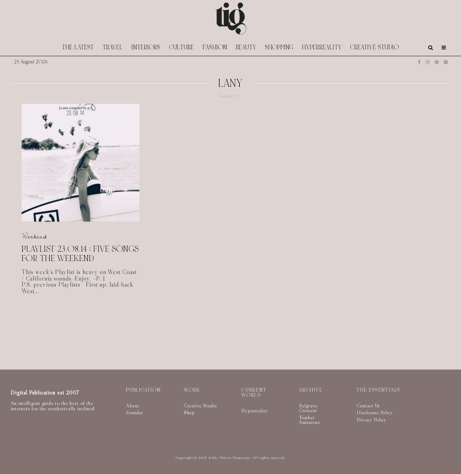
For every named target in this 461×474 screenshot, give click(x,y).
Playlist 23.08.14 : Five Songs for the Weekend (80, 254)
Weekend (34, 236)
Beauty (246, 47)
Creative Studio (374, 47)
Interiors (146, 47)
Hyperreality (322, 47)
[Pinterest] (436, 62)
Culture (181, 47)
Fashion (215, 47)
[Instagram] (427, 62)
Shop (189, 412)
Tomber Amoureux (309, 420)
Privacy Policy (371, 419)
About (132, 405)
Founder (134, 412)
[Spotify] (445, 62)
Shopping (279, 47)
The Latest (78, 47)
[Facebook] (419, 62)
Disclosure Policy (375, 412)
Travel (113, 47)
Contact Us (368, 405)
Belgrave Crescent (308, 408)
